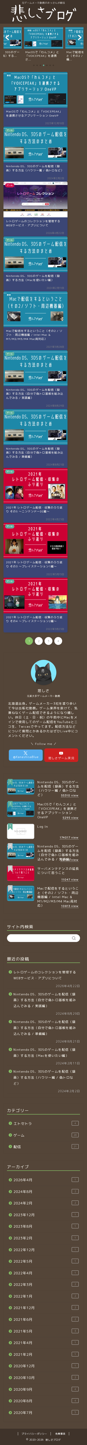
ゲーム (45, 1135)
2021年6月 (44, 1319)
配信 (45, 1146)
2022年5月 (44, 1261)
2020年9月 (44, 1389)
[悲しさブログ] (43, 20)
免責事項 (60, 1433)
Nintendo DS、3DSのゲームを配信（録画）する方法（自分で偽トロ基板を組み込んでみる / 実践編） (44, 1000)
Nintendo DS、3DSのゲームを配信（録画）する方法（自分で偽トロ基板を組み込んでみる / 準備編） (44, 1028)
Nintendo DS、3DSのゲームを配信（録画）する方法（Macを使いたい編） (44, 1052)
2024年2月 (44, 1203)
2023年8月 (44, 1226)
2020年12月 (44, 1366)
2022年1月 (44, 1296)
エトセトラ (44, 1123)
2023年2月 (44, 1238)
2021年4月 (44, 1342)
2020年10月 (44, 1377)
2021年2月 (44, 1354)
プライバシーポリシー (34, 1433)
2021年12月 (44, 1307)
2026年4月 (44, 1180)
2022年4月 (44, 1273)
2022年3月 (44, 1284)
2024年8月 (44, 1191)
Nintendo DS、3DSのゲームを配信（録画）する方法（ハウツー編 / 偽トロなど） (44, 1077)
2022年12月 (44, 1249)
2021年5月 (44, 1331)
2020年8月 (44, 1401)
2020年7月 (44, 1412)
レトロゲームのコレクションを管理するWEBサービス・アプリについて (44, 975)
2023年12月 (44, 1214)
